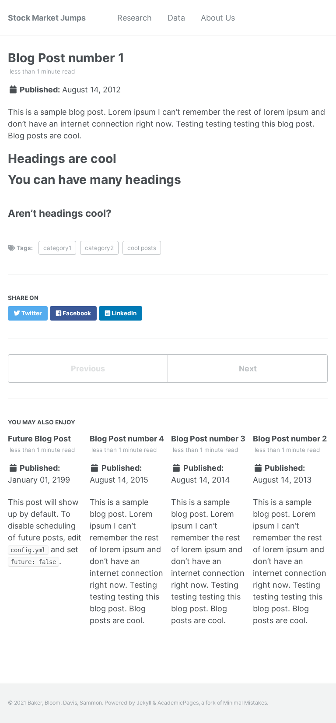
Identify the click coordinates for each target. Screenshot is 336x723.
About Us (218, 17)
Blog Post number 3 (208, 438)
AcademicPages (178, 702)
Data (176, 17)
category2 (99, 247)
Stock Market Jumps (47, 17)
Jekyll (143, 702)
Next (248, 368)
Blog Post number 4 (127, 438)
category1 (57, 247)
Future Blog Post (39, 438)
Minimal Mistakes (245, 702)
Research (134, 17)
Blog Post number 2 (290, 438)
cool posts (141, 247)
